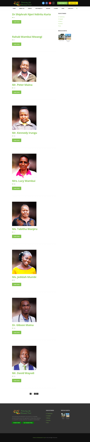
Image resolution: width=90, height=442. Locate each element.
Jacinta (61, 23)
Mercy (60, 21)
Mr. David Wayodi (23, 373)
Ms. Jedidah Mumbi (24, 277)
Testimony (62, 17)
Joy (60, 26)
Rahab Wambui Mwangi (27, 37)
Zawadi (61, 19)
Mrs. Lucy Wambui (23, 181)
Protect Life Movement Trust (39, 437)
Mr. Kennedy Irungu (24, 133)
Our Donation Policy (28, 422)
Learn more (17, 22)
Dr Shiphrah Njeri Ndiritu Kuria (31, 14)
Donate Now (73, 3)
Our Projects (62, 3)
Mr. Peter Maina (22, 85)
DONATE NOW (16, 422)
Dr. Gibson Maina (23, 325)
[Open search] (77, 8)
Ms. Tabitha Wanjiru (24, 229)
